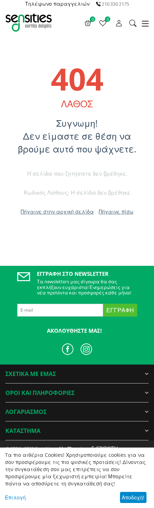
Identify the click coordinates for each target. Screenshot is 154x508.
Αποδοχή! (133, 497)
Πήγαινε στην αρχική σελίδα (57, 211)
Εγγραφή (120, 310)
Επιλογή (15, 497)
